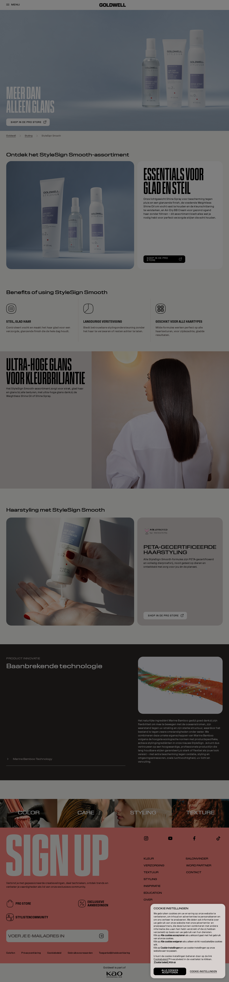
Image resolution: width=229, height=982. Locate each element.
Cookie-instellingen (203, 971)
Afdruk (172, 962)
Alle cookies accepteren (170, 971)
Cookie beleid (161, 962)
